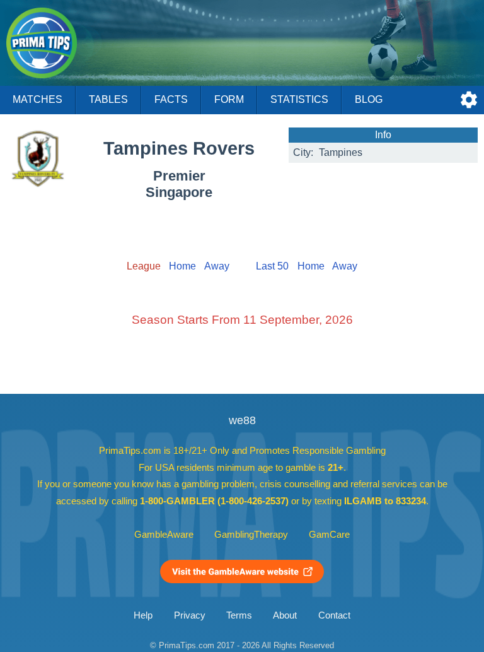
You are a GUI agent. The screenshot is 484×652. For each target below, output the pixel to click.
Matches (37, 99)
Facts (171, 99)
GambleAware (163, 535)
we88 (242, 420)
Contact (334, 615)
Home (182, 266)
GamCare (329, 535)
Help (143, 615)
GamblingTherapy (251, 535)
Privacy (189, 615)
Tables (108, 99)
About (285, 615)
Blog (369, 99)
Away (216, 266)
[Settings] (469, 100)
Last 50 (272, 266)
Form (229, 99)
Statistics (299, 99)
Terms (239, 615)
